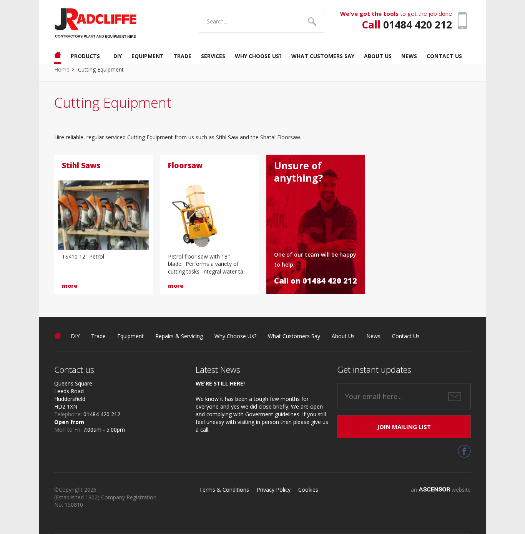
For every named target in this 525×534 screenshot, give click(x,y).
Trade (98, 336)
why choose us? (258, 56)
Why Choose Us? (235, 336)
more (69, 285)
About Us (343, 336)
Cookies (308, 489)
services (213, 56)
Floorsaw (185, 165)
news (409, 56)
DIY (75, 336)
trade (182, 56)
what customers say (322, 56)
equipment (147, 56)
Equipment (130, 336)
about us (378, 56)
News (373, 336)
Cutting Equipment (101, 69)
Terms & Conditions (224, 489)
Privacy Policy (274, 489)
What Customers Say (294, 336)
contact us (444, 56)
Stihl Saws (81, 165)
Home (62, 69)
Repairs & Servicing (179, 336)
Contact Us (406, 336)
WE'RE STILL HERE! (220, 383)
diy (117, 56)
